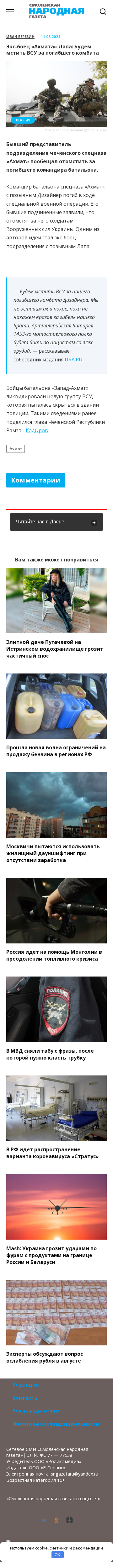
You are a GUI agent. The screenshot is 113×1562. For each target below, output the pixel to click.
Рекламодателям (36, 1410)
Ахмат (15, 448)
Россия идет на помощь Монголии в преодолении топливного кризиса (54, 955)
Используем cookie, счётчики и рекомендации (56, 1548)
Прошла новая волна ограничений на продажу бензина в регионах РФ (56, 751)
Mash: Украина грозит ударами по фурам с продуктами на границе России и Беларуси (51, 1255)
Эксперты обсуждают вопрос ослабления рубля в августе (44, 1357)
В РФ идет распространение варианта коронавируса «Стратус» (52, 1153)
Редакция (26, 1384)
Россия (23, 120)
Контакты (26, 1397)
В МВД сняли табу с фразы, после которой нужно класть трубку (50, 1054)
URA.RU (74, 359)
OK (57, 1554)
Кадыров (37, 430)
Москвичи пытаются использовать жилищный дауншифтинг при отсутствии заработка (53, 853)
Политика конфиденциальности (56, 1423)
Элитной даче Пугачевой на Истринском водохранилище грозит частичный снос (54, 648)
